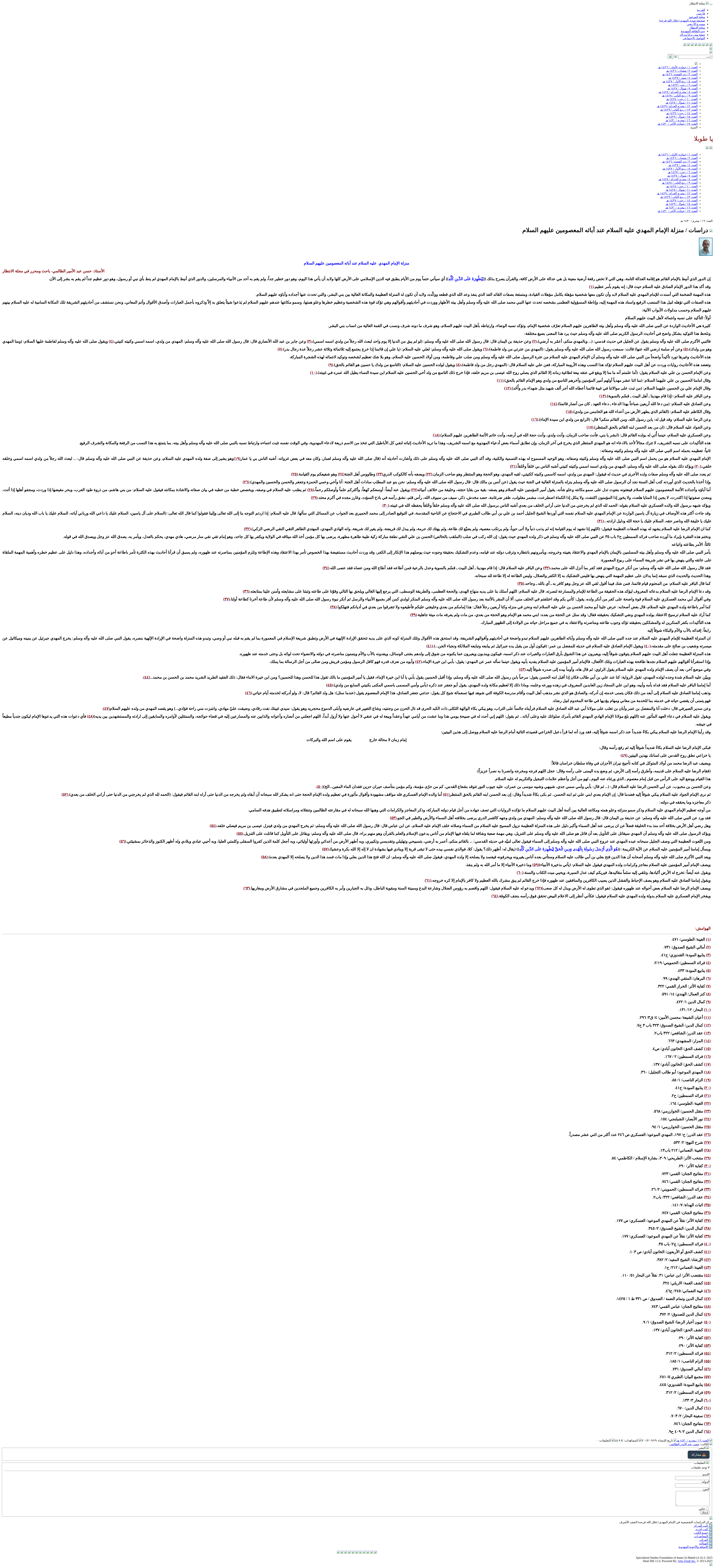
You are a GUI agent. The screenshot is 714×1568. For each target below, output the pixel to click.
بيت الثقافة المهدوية (693, 31)
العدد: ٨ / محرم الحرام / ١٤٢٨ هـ (678, 92)
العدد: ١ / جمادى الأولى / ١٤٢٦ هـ (678, 67)
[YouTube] (696, 45)
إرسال (705, 1512)
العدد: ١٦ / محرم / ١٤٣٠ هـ (681, 120)
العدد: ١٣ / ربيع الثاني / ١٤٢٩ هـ (679, 109)
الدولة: (706, 1481)
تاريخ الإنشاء (665, 1440)
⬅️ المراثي (706, 1539)
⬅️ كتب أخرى (704, 1529)
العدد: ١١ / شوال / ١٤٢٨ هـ (682, 102)
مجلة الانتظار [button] (697, 3)
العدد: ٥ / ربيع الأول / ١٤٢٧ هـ (680, 81)
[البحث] (671, 56)
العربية (701, 10)
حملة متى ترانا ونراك (692, 34)
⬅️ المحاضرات (703, 1536)
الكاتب (705, 1444)
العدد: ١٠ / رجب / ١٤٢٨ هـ (682, 99)
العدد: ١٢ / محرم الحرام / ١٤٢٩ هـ (677, 106)
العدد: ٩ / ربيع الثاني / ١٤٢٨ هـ (680, 95)
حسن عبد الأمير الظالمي (684, 1444)
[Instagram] (699, 45)
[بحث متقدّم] (675, 56)
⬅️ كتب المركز (703, 1525)
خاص (702, 1508)
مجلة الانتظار (697, 27)
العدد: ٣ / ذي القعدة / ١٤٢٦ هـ (680, 74)
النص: (706, 1489)
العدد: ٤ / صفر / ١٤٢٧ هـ (683, 77)
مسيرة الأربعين (696, 24)
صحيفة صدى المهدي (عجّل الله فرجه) (682, 20)
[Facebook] (711, 45)
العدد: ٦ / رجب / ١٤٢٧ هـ (683, 84)
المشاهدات (631, 1440)
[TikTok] (688, 45)
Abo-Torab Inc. (687, 1561)
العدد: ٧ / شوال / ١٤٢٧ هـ (682, 88)
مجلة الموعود (697, 17)
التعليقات (605, 1440)
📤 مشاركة (699, 1454)
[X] (703, 45)
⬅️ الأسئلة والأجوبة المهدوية (695, 1546)
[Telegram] (707, 45)
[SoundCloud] (692, 45)
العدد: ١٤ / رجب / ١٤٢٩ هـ (682, 113)
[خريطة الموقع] (685, 45)
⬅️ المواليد (706, 1543)
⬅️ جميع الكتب (703, 1532)
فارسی (700, 13)
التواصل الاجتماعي (694, 38)
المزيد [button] (694, 127)
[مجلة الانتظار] (707, 148)
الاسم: (706, 1474)
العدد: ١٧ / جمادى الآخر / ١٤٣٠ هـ (678, 123)
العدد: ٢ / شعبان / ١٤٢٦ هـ (682, 70)
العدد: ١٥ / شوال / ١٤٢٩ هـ (682, 116)
